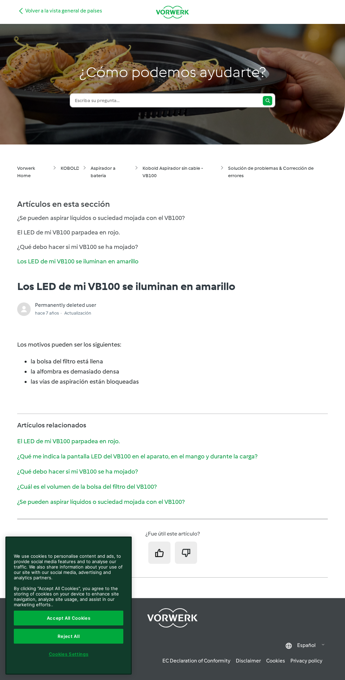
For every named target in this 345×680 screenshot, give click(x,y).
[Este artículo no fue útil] (186, 553)
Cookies (275, 661)
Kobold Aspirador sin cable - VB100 (173, 172)
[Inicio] (172, 12)
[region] (68, 606)
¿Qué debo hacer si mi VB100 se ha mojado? (77, 471)
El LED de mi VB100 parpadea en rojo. (68, 441)
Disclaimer (248, 661)
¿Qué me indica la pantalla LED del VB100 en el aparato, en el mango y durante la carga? (137, 456)
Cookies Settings (69, 654)
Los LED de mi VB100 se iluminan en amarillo (77, 261)
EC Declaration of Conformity (196, 661)
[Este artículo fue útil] (159, 553)
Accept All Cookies (69, 618)
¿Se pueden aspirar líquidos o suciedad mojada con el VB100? (101, 502)
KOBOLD (70, 168)
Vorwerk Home (26, 172)
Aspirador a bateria (103, 172)
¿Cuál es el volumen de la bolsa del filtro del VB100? (87, 486)
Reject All (69, 636)
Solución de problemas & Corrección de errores (271, 172)
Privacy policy (306, 661)
